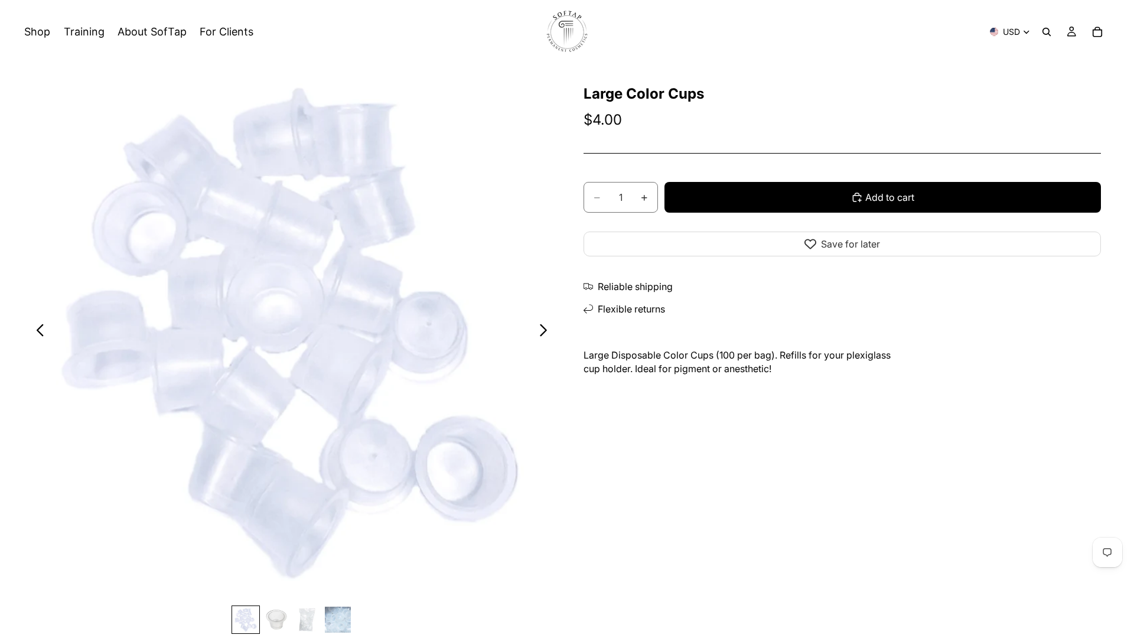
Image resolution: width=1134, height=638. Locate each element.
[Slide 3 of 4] (307, 620)
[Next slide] (546, 331)
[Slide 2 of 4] (276, 620)
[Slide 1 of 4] (246, 620)
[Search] (1047, 32)
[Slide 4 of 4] (338, 620)
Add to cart (889, 197)
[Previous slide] (37, 331)
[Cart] (1097, 32)
